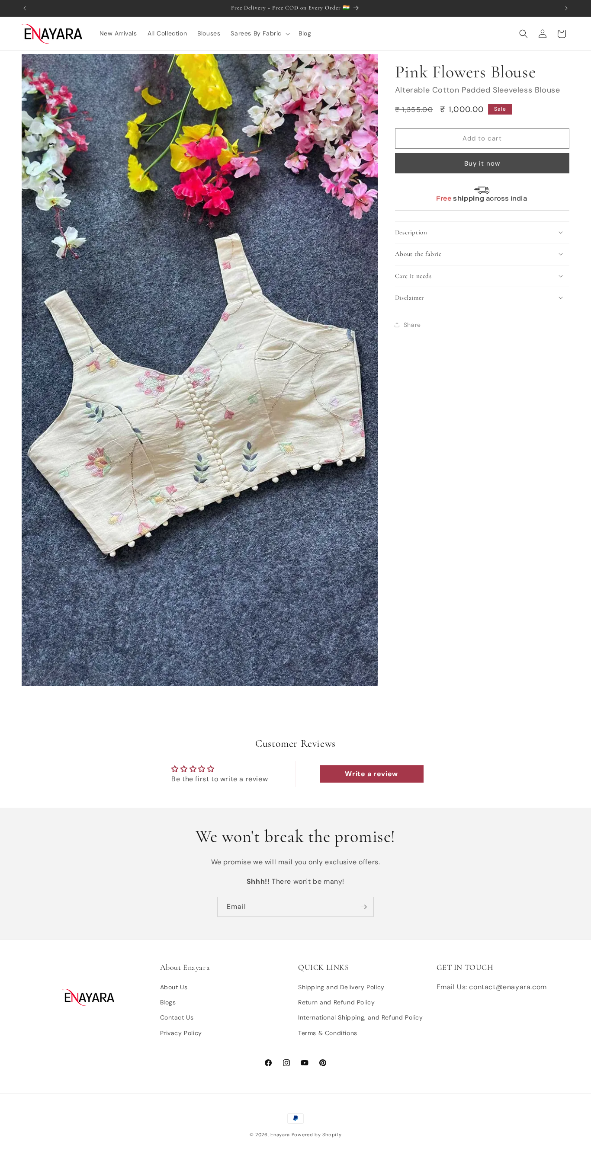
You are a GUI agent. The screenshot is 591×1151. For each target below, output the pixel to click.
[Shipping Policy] (482, 203)
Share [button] (412, 325)
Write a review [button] (371, 773)
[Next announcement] (566, 8)
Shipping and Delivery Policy (341, 987)
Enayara (280, 1135)
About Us (174, 987)
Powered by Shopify (317, 1135)
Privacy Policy (181, 1033)
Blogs (168, 1002)
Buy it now (482, 163)
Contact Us (177, 1018)
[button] (259, 33)
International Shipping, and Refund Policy (360, 1018)
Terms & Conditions (327, 1033)
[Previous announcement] (24, 8)
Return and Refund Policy (336, 1002)
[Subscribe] (363, 907)
